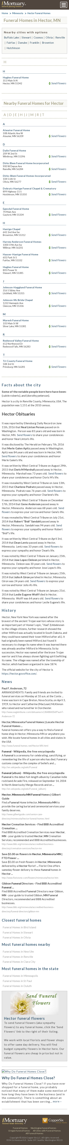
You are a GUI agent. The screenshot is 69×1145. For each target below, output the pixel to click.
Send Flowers (58, 83)
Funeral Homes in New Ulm (18, 951)
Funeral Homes (20, 1128)
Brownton (48, 42)
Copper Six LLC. (34, 1137)
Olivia (49, 37)
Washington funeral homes (43, 1128)
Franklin (34, 42)
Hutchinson (13, 48)
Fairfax (11, 42)
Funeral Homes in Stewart (18, 932)
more (57, 1101)
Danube (22, 42)
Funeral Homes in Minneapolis (20, 975)
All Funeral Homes (34, 1133)
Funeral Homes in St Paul (17, 980)
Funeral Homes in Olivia (17, 937)
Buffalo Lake (11, 37)
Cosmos (38, 37)
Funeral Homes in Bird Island (19, 927)
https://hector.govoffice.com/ (19, 673)
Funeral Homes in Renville (18, 956)
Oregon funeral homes (19, 1130)
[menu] (63, 5)
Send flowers (24, 435)
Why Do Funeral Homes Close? (28, 1078)
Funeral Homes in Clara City (19, 961)
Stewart (26, 37)
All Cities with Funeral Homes (47, 1130)
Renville (60, 37)
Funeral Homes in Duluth (17, 985)
